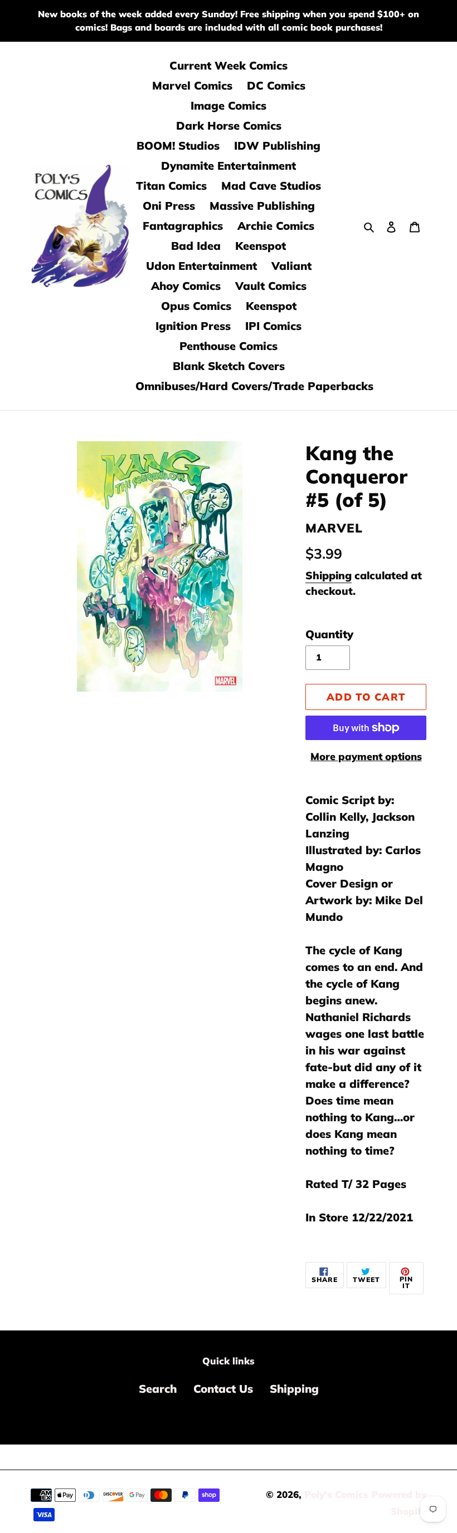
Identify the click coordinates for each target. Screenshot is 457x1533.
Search (158, 1389)
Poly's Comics (336, 1494)
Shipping (328, 575)
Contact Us (223, 1389)
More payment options (366, 756)
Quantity (329, 634)
